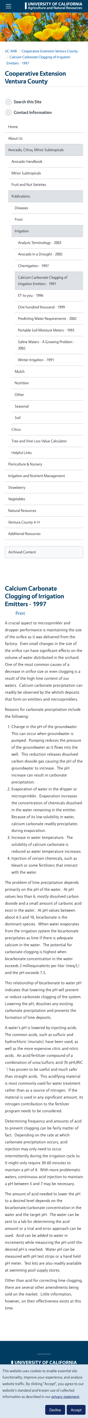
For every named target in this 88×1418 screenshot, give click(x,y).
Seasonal (22, 406)
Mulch (20, 371)
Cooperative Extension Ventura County (49, 51)
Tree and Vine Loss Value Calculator (39, 440)
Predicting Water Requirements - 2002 (47, 318)
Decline (55, 1409)
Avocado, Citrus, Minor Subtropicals (36, 149)
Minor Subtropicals (26, 173)
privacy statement (65, 1396)
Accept (76, 1409)
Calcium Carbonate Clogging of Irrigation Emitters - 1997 (42, 280)
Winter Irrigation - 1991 (36, 359)
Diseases (21, 207)
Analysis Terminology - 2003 (39, 242)
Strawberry (16, 487)
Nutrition (22, 382)
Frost (19, 219)
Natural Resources (22, 510)
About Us (15, 138)
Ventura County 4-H (24, 522)
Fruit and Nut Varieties (28, 184)
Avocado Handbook (26, 161)
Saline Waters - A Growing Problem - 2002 (46, 345)
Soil (17, 417)
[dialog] (44, 1391)
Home (13, 126)
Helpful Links (21, 452)
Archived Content (22, 551)
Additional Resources (24, 533)
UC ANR (11, 51)
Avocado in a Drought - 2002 (40, 254)
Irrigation (22, 230)
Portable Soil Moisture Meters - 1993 (46, 330)
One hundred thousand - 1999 (41, 306)
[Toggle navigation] (8, 6)
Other (19, 394)
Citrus (16, 429)
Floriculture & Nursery (25, 464)
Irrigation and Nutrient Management (36, 475)
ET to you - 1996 (30, 295)
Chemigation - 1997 (33, 265)
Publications (20, 196)
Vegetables (16, 498)
